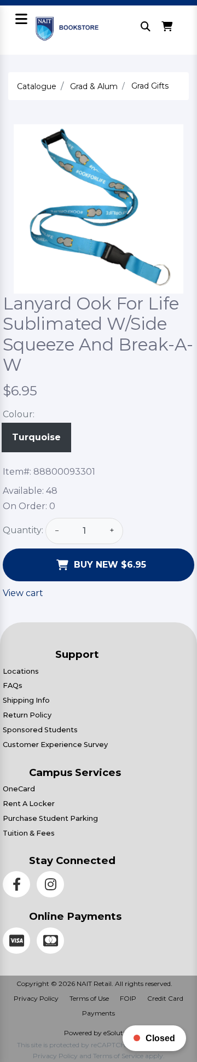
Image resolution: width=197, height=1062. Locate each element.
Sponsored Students (40, 730)
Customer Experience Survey (55, 744)
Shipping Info (26, 700)
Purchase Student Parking (50, 818)
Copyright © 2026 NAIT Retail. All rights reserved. (94, 983)
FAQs (12, 685)
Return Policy (27, 715)
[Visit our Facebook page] (20, 886)
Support (77, 654)
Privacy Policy (36, 998)
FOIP (128, 998)
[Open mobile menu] (21, 20)
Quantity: (23, 530)
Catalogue (36, 86)
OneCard (19, 789)
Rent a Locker (29, 804)
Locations (21, 671)
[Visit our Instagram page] (52, 886)
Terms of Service (118, 1056)
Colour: (18, 414)
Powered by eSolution (98, 1033)
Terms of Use (89, 998)
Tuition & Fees (29, 833)
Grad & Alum (94, 86)
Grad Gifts (150, 86)
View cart (23, 593)
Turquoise (36, 437)
